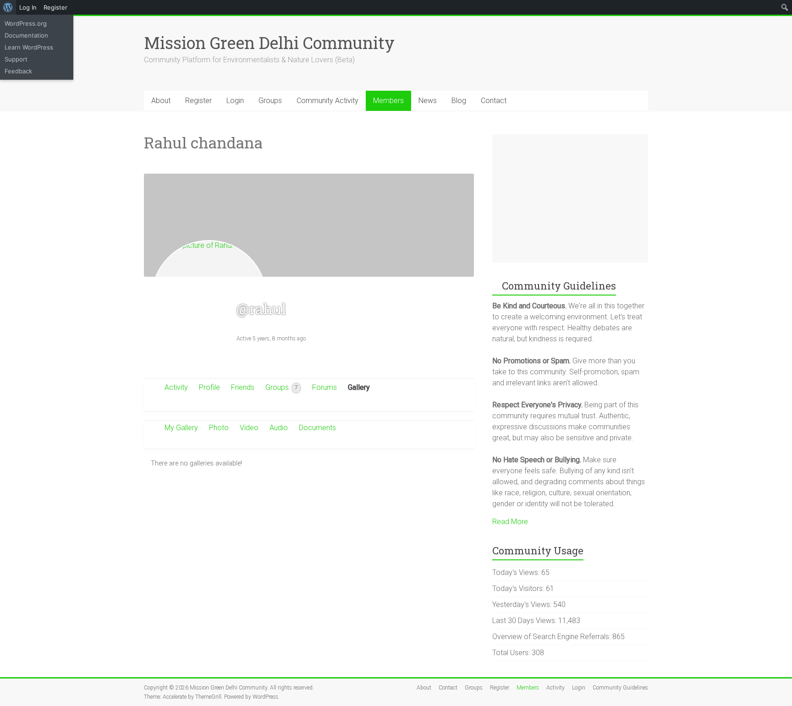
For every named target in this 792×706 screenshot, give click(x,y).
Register (198, 100)
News (427, 100)
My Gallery (181, 427)
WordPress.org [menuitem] (26, 23)
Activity (176, 387)
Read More (510, 521)
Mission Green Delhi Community (269, 43)
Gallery (359, 387)
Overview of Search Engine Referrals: (552, 636)
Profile (209, 387)
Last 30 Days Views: (525, 620)
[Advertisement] (570, 198)
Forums (324, 387)
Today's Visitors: (519, 588)
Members (388, 100)
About (160, 100)
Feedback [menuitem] (18, 71)
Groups (270, 100)
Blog (458, 100)
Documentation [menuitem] (26, 35)
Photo (219, 427)
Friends (242, 387)
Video (249, 427)
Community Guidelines (620, 687)
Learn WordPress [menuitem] (29, 47)
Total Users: (512, 652)
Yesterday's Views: (522, 604)
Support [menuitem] (16, 59)
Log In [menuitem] (28, 7)
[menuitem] (8, 7)
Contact (493, 100)
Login (235, 100)
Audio (279, 427)
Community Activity (327, 100)
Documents (317, 427)
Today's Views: (516, 572)
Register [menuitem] (55, 7)
